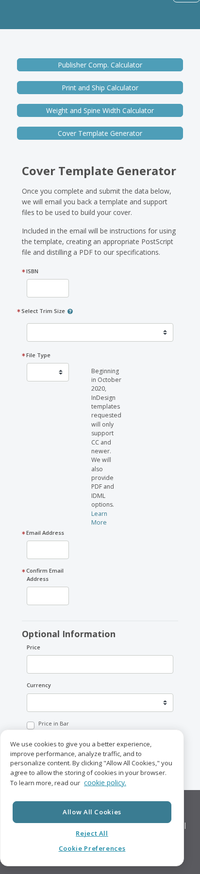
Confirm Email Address (45, 574)
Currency (39, 685)
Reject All (92, 833)
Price (33, 647)
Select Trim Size (43, 310)
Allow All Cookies (92, 812)
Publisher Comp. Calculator (100, 64)
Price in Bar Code (53, 727)
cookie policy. (105, 782)
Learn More (99, 518)
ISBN (32, 271)
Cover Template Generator (100, 133)
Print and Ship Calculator (100, 87)
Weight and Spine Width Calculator (100, 110)
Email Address (45, 532)
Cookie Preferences (92, 848)
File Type (38, 355)
